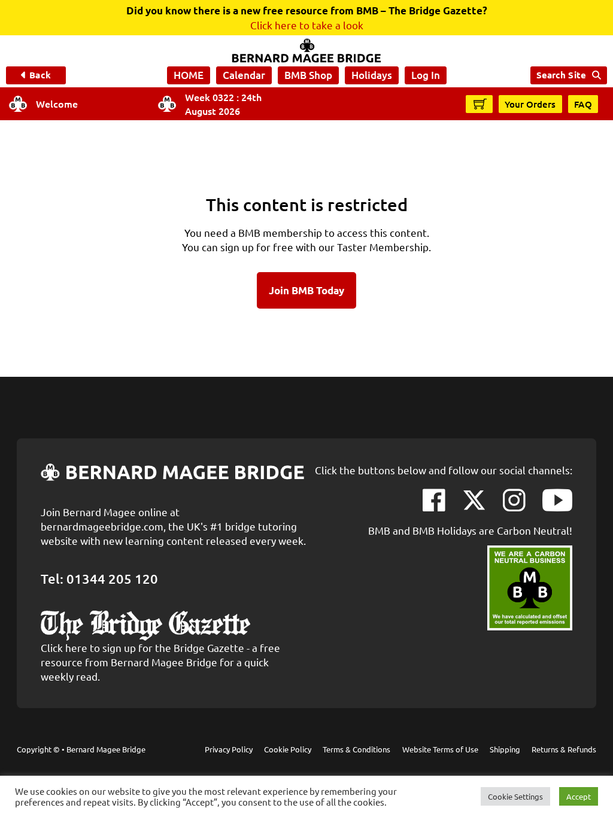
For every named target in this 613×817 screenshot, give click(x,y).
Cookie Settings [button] (515, 796)
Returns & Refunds (564, 749)
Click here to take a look (306, 25)
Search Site (561, 75)
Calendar (244, 75)
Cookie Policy (287, 749)
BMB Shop (308, 75)
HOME (189, 75)
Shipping (505, 749)
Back (39, 75)
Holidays (371, 75)
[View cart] (480, 103)
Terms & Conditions (356, 749)
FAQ (583, 104)
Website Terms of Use (440, 749)
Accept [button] (578, 796)
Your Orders (530, 104)
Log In (425, 75)
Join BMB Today (306, 290)
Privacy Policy (229, 749)
